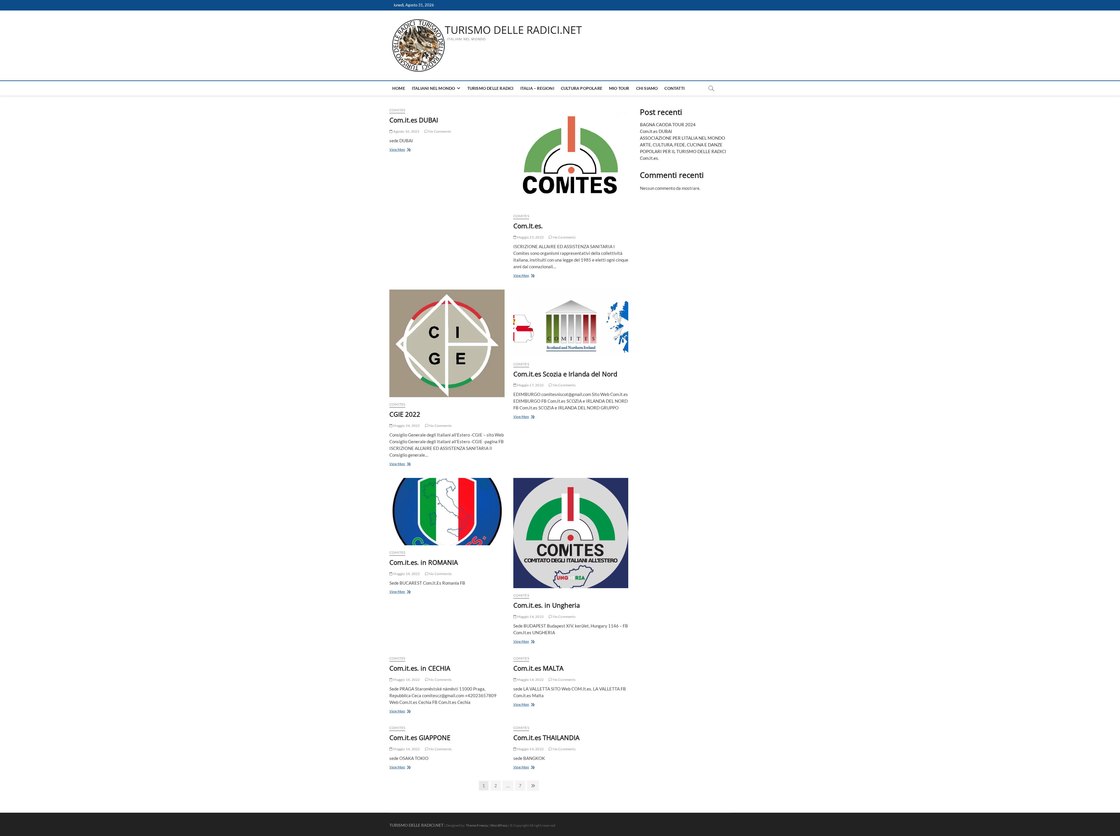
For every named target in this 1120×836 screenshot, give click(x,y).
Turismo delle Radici (490, 88)
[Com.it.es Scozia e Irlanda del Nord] (571, 323)
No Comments (439, 131)
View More (403, 150)
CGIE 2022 (404, 414)
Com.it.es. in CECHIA (419, 668)
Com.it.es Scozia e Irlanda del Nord (565, 373)
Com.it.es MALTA (538, 668)
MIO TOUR (619, 88)
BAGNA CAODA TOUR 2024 (668, 124)
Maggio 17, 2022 (530, 385)
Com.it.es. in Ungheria (546, 605)
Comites (397, 110)
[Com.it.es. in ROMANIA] (447, 511)
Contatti (674, 88)
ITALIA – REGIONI (537, 88)
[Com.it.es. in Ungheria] (571, 533)
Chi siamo (647, 88)
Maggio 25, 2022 (530, 237)
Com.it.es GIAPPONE (419, 737)
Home (398, 88)
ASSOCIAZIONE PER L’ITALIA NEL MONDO (682, 138)
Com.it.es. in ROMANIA (423, 562)
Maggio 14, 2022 (406, 574)
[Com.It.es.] (571, 158)
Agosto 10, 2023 (406, 131)
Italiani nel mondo (433, 88)
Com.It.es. (528, 225)
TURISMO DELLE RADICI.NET (513, 30)
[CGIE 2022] (447, 343)
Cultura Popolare (581, 88)
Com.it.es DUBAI (413, 119)
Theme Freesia (477, 825)
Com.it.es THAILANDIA (546, 737)
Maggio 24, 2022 (406, 425)
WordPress (499, 825)
